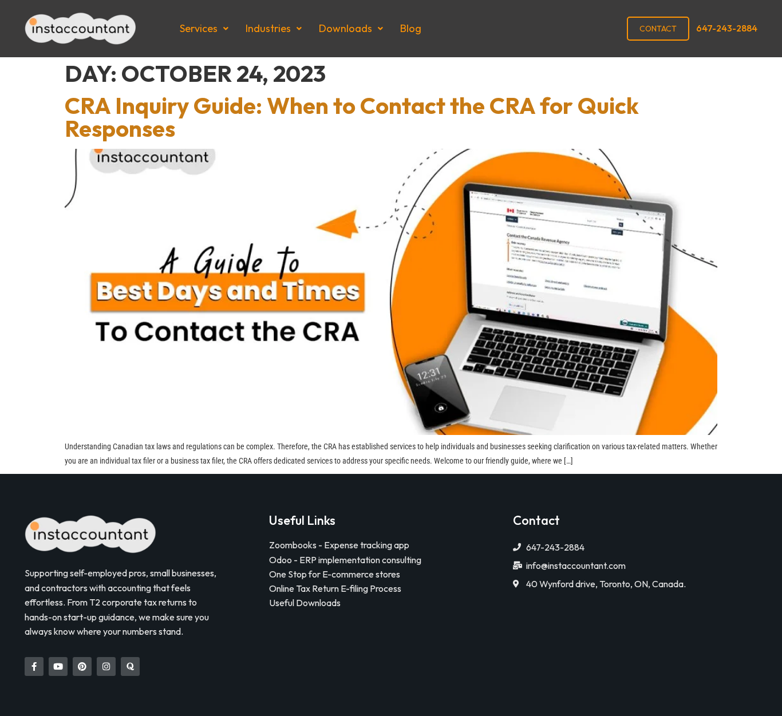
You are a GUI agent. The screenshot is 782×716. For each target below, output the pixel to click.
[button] (204, 28)
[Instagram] (106, 666)
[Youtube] (58, 666)
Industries (268, 28)
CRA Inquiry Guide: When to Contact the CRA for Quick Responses (352, 117)
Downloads (345, 28)
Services (199, 28)
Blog (410, 28)
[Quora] (130, 666)
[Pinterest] (82, 666)
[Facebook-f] (34, 666)
